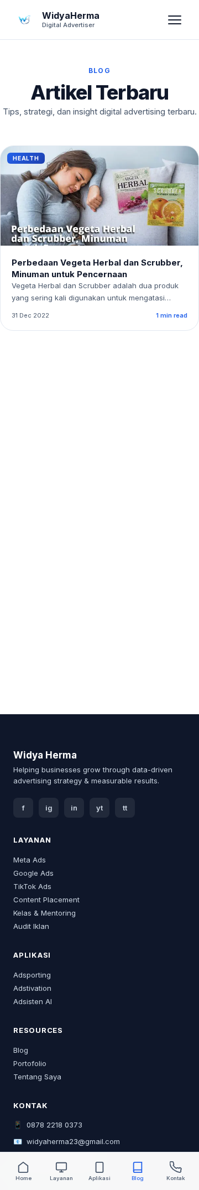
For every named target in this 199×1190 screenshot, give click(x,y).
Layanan (61, 1178)
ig (49, 808)
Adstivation (32, 988)
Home (23, 1178)
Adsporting (32, 974)
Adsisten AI (32, 1001)
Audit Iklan (31, 926)
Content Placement (46, 899)
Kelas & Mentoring (44, 912)
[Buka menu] (175, 20)
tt (125, 808)
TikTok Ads (32, 886)
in (74, 808)
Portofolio (29, 1063)
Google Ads (33, 873)
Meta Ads (29, 859)
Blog (20, 1050)
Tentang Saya (37, 1076)
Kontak (175, 1178)
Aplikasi (99, 1178)
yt (99, 808)
